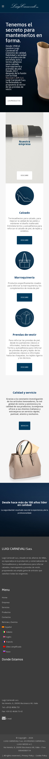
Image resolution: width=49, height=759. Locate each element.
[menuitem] (24, 627)
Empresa (5, 602)
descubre (24, 240)
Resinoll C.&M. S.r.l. (15, 77)
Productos (6, 612)
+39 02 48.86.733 (12, 707)
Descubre (24, 175)
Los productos (14, 101)
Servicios (24, 426)
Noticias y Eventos (10, 622)
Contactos (6, 617)
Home (4, 597)
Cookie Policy (41, 755)
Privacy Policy (28, 755)
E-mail (9, 719)
